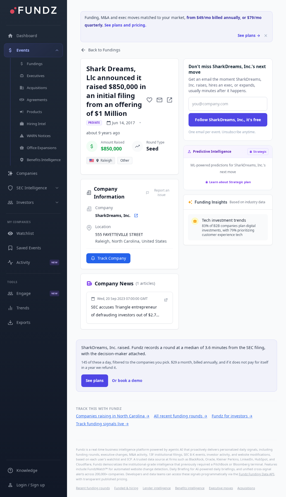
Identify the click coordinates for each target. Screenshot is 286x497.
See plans (95, 380)
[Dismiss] (265, 35)
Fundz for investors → (232, 416)
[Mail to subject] (159, 100)
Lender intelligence (157, 488)
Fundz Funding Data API (256, 474)
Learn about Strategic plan (230, 182)
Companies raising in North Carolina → (112, 416)
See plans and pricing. (125, 25)
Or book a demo (127, 380)
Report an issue (161, 192)
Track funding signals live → (102, 423)
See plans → (249, 35)
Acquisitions (246, 488)
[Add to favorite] (149, 100)
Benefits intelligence (189, 488)
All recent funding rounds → (180, 416)
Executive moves (221, 488)
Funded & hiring (126, 488)
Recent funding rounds (93, 488)
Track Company (111, 258)
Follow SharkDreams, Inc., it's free (228, 119)
